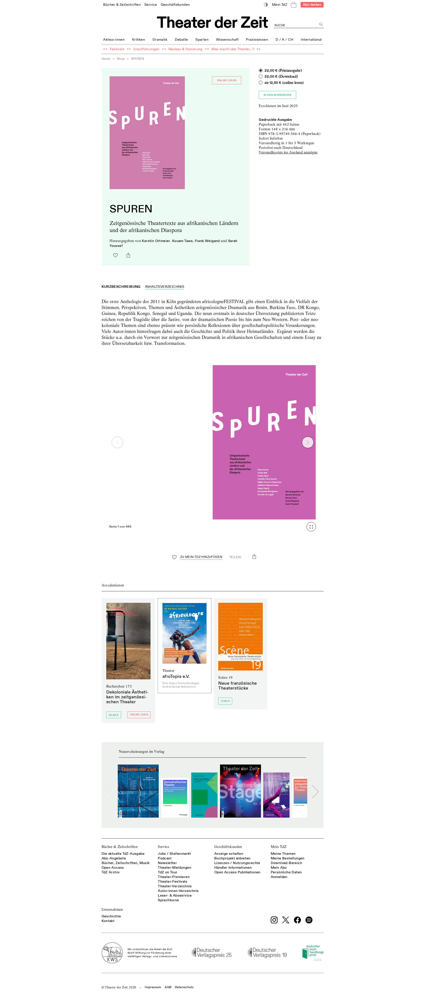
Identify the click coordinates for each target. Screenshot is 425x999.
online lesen (227, 80)
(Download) (281, 76)
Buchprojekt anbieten (232, 858)
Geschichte (111, 916)
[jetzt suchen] (321, 24)
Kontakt (108, 921)
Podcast (165, 858)
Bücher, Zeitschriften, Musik (126, 863)
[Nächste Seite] (308, 442)
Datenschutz (184, 987)
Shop (121, 59)
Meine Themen (283, 853)
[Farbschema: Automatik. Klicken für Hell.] (265, 4)
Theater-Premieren (174, 877)
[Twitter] (285, 919)
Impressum (153, 987)
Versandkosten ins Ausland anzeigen (288, 152)
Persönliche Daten (286, 872)
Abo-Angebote (114, 858)
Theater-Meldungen (174, 867)
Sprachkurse (168, 900)
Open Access (113, 867)
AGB (168, 987)
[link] (122, 4)
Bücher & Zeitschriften (120, 847)
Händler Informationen (233, 867)
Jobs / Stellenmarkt (174, 853)
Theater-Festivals (172, 881)
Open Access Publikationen (237, 872)
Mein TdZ (279, 847)
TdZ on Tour (167, 872)
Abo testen (312, 4)
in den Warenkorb (277, 95)
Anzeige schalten (228, 853)
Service (163, 847)
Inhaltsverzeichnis (164, 286)
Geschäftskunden (228, 847)
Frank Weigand (207, 241)
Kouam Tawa (182, 241)
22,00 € (113, 715)
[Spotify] (309, 920)
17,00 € (225, 701)
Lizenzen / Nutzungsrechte (237, 863)
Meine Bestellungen (288, 858)
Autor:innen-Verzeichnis (178, 891)
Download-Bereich (286, 863)
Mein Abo (279, 867)
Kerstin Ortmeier (156, 241)
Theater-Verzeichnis (175, 886)
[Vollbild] (311, 526)
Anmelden (279, 877)
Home (106, 59)
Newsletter (167, 863)
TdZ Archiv (111, 872)
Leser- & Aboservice (175, 895)
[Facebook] (297, 920)
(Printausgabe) (283, 70)
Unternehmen (112, 909)
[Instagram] (274, 920)
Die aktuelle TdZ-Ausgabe (123, 853)
